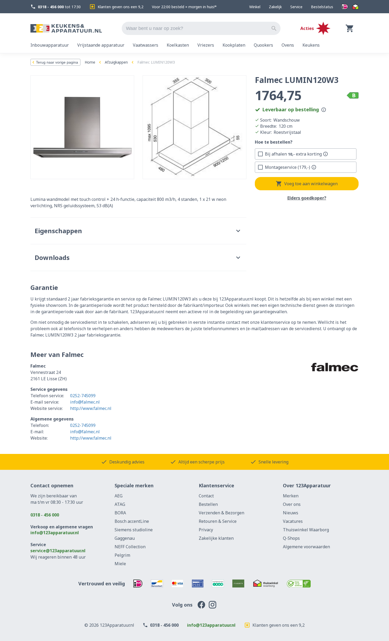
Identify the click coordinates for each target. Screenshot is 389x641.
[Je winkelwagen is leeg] (349, 28)
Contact (206, 496)
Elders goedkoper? (306, 198)
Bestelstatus (322, 6)
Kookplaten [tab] (234, 45)
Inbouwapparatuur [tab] (49, 45)
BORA (120, 513)
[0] (349, 28)
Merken (290, 496)
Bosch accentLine (132, 521)
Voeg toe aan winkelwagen (311, 184)
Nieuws (290, 513)
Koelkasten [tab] (178, 45)
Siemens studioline (134, 530)
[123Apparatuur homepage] (66, 28)
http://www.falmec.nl (90, 408)
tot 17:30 (59, 6)
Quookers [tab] (263, 45)
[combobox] (201, 28)
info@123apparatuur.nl (54, 533)
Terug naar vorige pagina (57, 62)
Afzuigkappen (116, 62)
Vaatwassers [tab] (145, 45)
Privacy (206, 530)
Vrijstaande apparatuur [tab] (100, 45)
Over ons (292, 504)
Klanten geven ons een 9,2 (120, 6)
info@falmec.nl (85, 402)
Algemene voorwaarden (306, 547)
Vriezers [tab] (205, 45)
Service (296, 6)
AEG (119, 496)
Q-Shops (291, 538)
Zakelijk (275, 6)
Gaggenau (125, 538)
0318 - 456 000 (44, 515)
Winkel (254, 6)
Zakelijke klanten (216, 538)
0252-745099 (83, 396)
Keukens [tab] (311, 45)
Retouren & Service (218, 521)
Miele (120, 564)
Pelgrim (122, 555)
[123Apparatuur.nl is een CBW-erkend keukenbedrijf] (299, 583)
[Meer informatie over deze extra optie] (325, 154)
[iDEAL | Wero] (345, 7)
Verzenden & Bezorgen (221, 513)
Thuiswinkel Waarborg (306, 530)
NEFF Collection (130, 547)
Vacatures (293, 521)
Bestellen (208, 504)
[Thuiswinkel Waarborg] (355, 7)
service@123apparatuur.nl (57, 551)
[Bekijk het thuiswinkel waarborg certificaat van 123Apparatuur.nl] (265, 583)
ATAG (120, 504)
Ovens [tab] (288, 45)
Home (90, 62)
